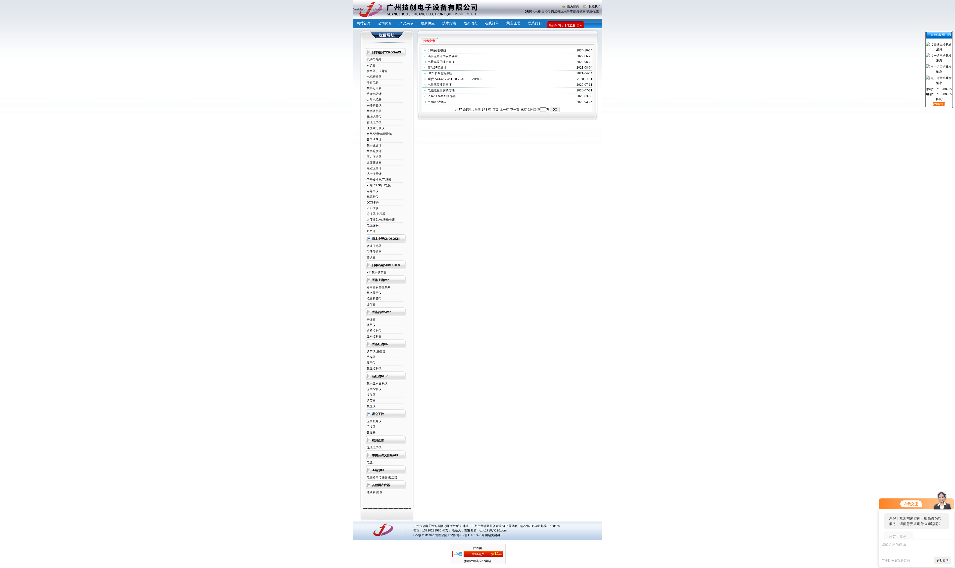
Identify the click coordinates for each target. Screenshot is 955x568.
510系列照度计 (438, 50)
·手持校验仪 (374, 105)
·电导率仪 (372, 191)
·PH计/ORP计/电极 (378, 185)
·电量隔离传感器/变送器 (381, 477)
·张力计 (371, 231)
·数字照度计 (374, 151)
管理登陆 (441, 535)
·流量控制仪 (374, 389)
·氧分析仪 (372, 197)
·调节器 (371, 400)
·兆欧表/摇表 (374, 492)
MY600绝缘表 (437, 102)
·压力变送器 (374, 157)
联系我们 (535, 23)
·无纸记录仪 (374, 117)
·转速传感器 (374, 246)
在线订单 (492, 23)
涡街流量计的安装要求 (443, 56)
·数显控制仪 (374, 368)
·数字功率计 (374, 139)
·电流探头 (372, 225)
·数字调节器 (374, 111)
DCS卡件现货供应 (440, 73)
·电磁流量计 (374, 168)
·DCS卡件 (372, 202)
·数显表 (371, 432)
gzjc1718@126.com (493, 530)
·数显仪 (371, 406)
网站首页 (364, 23)
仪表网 (477, 548)
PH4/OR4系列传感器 (442, 96)
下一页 (514, 109)
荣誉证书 (513, 23)
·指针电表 (372, 82)
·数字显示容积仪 (376, 383)
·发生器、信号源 (376, 71)
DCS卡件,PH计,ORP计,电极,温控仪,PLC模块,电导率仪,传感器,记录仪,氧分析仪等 (553, 11)
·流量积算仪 (374, 298)
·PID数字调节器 (376, 272)
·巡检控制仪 (374, 330)
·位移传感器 (374, 251)
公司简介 (385, 23)
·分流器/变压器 (375, 214)
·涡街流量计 (374, 174)
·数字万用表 (374, 88)
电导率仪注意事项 (440, 84)
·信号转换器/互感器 (378, 179)
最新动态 (471, 23)
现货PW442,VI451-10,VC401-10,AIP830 (455, 79)
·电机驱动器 (374, 77)
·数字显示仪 (374, 293)
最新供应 (428, 23)
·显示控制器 (374, 336)
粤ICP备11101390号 (470, 535)
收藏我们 (595, 6)
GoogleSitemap (423, 535)
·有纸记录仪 (374, 122)
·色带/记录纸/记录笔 (379, 134)
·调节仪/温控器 (375, 351)
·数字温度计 (374, 145)
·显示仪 (371, 363)
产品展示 (406, 23)
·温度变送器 (374, 162)
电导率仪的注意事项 (441, 62)
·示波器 (371, 65)
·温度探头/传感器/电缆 (380, 219)
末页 (524, 109)
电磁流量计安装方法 (441, 90)
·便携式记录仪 (375, 128)
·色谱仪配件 (374, 59)
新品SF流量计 (437, 67)
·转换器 (371, 257)
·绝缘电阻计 (374, 94)
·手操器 (371, 319)
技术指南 (449, 23)
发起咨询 (943, 560)
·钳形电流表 (374, 99)
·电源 (369, 462)
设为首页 (573, 6)
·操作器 (371, 304)
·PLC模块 (372, 208)
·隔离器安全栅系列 (378, 287)
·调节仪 (371, 325)
